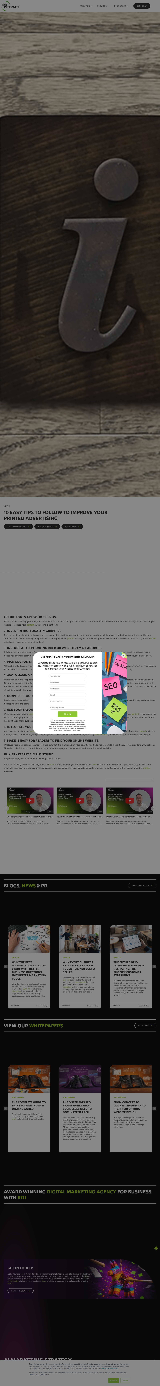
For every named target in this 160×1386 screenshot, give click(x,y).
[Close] (123, 656)
